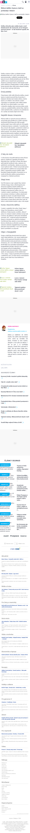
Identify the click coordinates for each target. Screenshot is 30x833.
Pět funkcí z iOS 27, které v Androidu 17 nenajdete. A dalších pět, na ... (15, 644)
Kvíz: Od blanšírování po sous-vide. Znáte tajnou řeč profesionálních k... (15, 677)
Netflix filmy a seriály (21, 687)
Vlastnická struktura (19, 828)
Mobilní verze (21, 543)
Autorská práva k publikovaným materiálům (15, 825)
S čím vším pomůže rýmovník (8, 719)
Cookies (22, 827)
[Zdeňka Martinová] (3, 330)
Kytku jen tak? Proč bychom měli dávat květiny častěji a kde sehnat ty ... (15, 707)
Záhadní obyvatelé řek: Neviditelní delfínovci (20, 145)
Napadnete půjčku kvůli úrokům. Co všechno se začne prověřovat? (15, 595)
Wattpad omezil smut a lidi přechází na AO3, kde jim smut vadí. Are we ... (14, 710)
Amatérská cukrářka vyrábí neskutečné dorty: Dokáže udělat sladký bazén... (15, 675)
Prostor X (4, 749)
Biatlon (11, 573)
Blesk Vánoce (5, 559)
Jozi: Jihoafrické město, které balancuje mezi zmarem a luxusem (14, 689)
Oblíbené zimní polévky (7, 670)
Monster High (4, 786)
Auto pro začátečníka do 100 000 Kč (9, 773)
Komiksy (15, 733)
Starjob (3, 805)
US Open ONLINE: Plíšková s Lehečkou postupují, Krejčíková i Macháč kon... (14, 576)
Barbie (3, 788)
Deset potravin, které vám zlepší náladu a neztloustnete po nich (14, 724)
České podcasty (5, 807)
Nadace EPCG (24, 654)
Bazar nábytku (4, 798)
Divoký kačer (12, 687)
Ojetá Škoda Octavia (6, 776)
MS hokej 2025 (5, 573)
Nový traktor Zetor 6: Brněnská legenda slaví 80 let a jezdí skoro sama (14, 739)
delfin (5, 368)
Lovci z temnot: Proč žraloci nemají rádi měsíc (21, 279)
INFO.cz (21, 559)
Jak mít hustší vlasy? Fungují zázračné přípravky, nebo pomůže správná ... (14, 737)
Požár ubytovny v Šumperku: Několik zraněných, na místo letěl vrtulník (14, 566)
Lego (3, 789)
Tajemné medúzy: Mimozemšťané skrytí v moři (20, 289)
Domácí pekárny (17, 670)
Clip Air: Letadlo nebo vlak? (9, 382)
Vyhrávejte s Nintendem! (8, 407)
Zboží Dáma (4, 767)
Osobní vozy (4, 765)
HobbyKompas (4, 772)
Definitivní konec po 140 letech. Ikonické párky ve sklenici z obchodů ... (15, 663)
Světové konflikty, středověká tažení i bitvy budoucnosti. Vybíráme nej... (14, 742)
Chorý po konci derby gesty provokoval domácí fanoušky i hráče (14, 754)
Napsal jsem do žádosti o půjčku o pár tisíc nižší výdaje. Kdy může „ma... (15, 598)
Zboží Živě (4, 764)
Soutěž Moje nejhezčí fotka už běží (11, 422)
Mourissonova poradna (7, 733)
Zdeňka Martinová (13, 326)
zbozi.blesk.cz (4, 768)
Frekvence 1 (4, 810)
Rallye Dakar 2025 (14, 621)
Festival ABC (21, 733)
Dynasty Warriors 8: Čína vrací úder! (12, 391)
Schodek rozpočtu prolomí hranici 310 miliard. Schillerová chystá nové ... (14, 660)
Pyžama (3, 791)
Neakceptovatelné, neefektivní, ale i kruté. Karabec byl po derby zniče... (14, 582)
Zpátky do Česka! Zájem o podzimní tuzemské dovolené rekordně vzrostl (14, 692)
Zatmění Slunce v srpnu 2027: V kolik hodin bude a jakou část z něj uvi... (15, 647)
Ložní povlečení (5, 797)
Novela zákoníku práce (15, 654)
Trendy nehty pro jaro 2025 (15, 589)
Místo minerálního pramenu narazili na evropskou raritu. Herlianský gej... (15, 694)
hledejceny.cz (4, 762)
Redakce (16, 818)
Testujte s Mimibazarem (6, 785)
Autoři (6, 536)
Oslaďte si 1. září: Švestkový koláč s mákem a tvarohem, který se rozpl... (14, 612)
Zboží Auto (4, 775)
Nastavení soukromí (10, 828)
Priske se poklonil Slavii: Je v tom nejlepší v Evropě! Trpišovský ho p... (15, 579)
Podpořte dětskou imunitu (8, 717)
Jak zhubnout (5, 589)
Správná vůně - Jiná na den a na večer (9, 614)
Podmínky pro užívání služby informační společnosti (15, 826)
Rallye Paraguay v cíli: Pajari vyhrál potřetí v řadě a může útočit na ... (15, 625)
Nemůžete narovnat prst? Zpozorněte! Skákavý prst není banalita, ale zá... (14, 610)
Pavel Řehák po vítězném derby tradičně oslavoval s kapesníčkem (15, 755)
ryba (2, 368)
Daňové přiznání (5, 654)
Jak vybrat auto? (5, 778)
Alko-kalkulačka (5, 621)
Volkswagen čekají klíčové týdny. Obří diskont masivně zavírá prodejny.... (14, 657)
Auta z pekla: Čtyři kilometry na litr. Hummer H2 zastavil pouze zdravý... (14, 627)
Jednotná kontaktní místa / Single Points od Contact (15, 829)
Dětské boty (4, 795)
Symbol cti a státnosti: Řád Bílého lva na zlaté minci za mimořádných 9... (15, 562)
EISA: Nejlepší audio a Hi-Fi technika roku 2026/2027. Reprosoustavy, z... (12, 642)
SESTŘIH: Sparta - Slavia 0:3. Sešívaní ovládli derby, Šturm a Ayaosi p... (15, 752)
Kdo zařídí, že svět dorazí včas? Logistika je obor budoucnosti (14, 563)
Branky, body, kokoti (11, 749)
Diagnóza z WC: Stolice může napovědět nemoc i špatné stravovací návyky (15, 722)
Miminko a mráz (22, 605)
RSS (20, 818)
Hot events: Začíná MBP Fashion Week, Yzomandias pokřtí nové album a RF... (14, 705)
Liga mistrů (15, 573)
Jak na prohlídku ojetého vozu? (8, 770)
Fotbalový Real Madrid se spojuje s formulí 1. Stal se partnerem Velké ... (14, 630)
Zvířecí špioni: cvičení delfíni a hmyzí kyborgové (20, 270)
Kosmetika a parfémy (6, 792)
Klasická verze (9, 543)
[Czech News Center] (17, 549)
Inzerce (23, 536)
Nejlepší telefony (17, 637)
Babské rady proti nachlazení (21, 717)
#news (14, 702)
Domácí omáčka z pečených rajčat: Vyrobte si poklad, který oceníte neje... (15, 680)
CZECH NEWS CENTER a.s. (18, 821)
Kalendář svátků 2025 (14, 559)
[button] (29, 1)
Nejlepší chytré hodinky (7, 637)
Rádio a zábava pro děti (6, 808)
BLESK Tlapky (5, 687)
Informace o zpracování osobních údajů (12, 827)
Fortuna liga (19, 749)
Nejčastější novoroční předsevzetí (9, 605)
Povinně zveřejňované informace (15, 830)
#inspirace (4, 702)
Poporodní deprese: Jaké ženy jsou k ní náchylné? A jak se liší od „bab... (14, 726)
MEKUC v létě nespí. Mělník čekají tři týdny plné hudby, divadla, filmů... (14, 594)
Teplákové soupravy (6, 794)
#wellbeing (9, 702)
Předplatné (14, 536)
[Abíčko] (3, 3)
